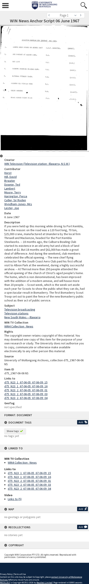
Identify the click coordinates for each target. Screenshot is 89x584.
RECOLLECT (5, 582)
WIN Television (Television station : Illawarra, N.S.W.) (37, 164)
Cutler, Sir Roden (15, 200)
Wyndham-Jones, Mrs (18, 204)
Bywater (9, 181)
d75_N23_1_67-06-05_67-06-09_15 (29, 473)
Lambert (9, 188)
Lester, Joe (11, 208)
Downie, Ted (12, 184)
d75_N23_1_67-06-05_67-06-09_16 (29, 477)
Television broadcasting (19, 309)
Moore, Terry (12, 192)
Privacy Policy (6, 574)
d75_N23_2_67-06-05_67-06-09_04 (29, 489)
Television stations (16, 313)
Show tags (13, 431)
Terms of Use (20, 574)
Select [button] (76, 15)
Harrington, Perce (15, 196)
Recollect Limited (44, 582)
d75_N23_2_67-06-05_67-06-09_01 (29, 481)
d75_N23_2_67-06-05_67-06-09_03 (29, 485)
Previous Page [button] (50, 15)
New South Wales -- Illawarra (22, 317)
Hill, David (10, 177)
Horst (7, 173)
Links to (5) (15, 499)
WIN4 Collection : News (22, 463)
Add (81, 422)
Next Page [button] (81, 15)
